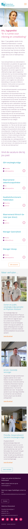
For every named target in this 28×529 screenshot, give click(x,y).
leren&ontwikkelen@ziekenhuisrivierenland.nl (13, 494)
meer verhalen (7, 469)
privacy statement (11, 524)
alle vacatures (14, 264)
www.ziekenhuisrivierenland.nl (9, 515)
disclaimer (3, 524)
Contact (5, 501)
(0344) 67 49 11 (5, 513)
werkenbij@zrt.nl (5, 485)
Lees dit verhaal (8, 336)
